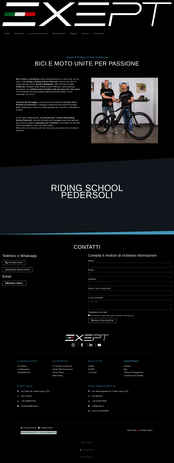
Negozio (74, 33)
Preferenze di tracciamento (38, 433)
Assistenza (99, 33)
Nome (91, 261)
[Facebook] (82, 345)
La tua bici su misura (38, 33)
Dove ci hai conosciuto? (100, 288)
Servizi (85, 33)
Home (7, 33)
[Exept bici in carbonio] (87, 14)
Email (91, 270)
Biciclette (19, 33)
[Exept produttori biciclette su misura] (87, 338)
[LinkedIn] (91, 345)
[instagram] (74, 345)
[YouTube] (100, 345)
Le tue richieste (95, 298)
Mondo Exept (59, 33)
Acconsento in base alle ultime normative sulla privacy (112, 315)
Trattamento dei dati (98, 312)
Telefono (92, 279)
